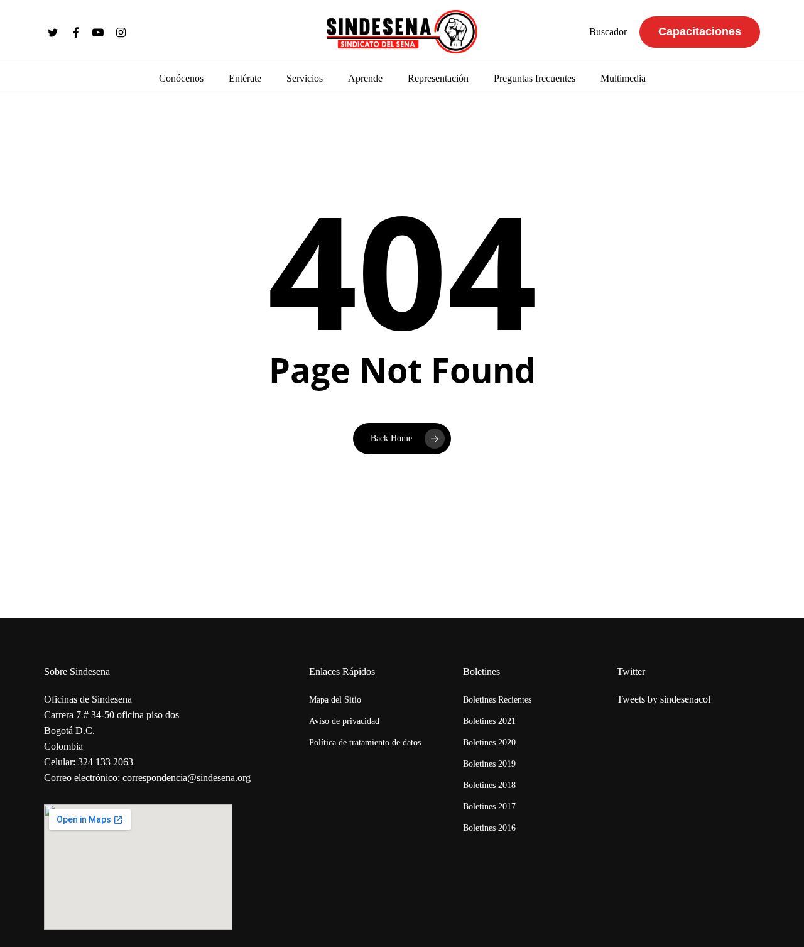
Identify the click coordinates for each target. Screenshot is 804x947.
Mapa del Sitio (335, 699)
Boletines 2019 (489, 764)
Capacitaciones (699, 31)
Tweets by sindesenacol (663, 699)
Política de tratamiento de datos (365, 742)
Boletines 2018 (489, 785)
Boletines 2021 (489, 721)
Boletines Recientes (497, 699)
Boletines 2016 (489, 828)
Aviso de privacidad (344, 721)
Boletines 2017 (489, 806)
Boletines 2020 (489, 742)
